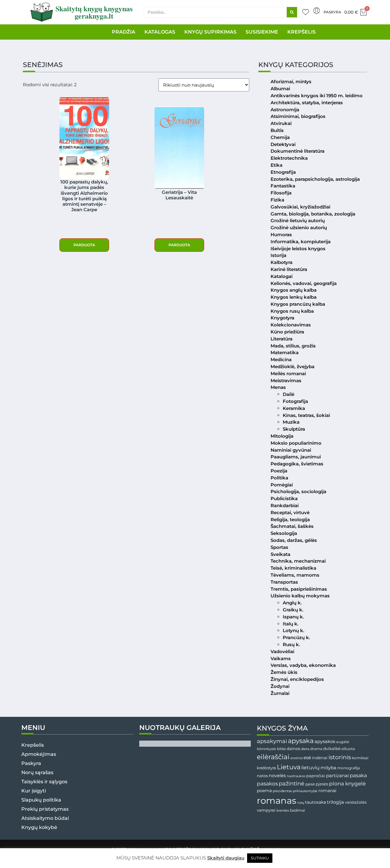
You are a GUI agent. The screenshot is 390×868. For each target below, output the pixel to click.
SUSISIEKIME (262, 32)
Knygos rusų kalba (292, 311)
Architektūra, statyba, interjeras (307, 102)
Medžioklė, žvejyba (292, 366)
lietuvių (310, 767)
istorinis (339, 757)
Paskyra (332, 12)
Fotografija (295, 401)
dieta (305, 749)
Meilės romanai (288, 373)
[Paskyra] (317, 11)
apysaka (301, 741)
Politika (279, 478)
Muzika (291, 422)
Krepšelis (32, 745)
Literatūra (281, 339)
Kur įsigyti (33, 791)
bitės (281, 749)
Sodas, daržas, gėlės (294, 540)
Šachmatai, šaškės (292, 526)
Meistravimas (286, 380)
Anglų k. (292, 603)
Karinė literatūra (289, 269)
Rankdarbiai (285, 505)
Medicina (281, 359)
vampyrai (266, 810)
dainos (293, 748)
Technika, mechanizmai (298, 561)
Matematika (285, 352)
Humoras (281, 234)
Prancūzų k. (296, 637)
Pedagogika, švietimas (297, 464)
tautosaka (315, 802)
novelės (277, 775)
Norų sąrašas (37, 772)
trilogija (335, 802)
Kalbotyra (281, 262)
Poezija (279, 471)
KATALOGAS (159, 32)
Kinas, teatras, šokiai (306, 415)
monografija (348, 768)
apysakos (324, 741)
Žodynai (280, 686)
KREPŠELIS (301, 32)
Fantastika (283, 186)
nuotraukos (296, 776)
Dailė (288, 394)
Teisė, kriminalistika (293, 568)
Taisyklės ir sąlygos (44, 781)
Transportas (284, 582)
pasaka (358, 775)
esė (307, 757)
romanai (327, 790)
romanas (276, 800)
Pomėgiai (282, 485)
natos (262, 775)
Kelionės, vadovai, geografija (304, 283)
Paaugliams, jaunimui (296, 457)
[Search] (292, 12)
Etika (276, 165)
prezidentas (282, 791)
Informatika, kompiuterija (301, 241)
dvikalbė (332, 748)
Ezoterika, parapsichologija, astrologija (315, 179)
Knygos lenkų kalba (294, 297)
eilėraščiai (273, 757)
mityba (328, 767)
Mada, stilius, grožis (293, 346)
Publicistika (284, 498)
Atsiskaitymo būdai (45, 818)
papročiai (315, 775)
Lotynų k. (293, 630)
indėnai (320, 757)
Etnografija (283, 172)
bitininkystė (266, 749)
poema (264, 790)
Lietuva (288, 767)
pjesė (310, 784)
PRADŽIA (123, 32)
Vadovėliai (282, 651)
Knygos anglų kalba (294, 290)
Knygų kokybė (39, 827)
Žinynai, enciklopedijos (297, 679)
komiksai (360, 758)
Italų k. (291, 624)
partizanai (337, 775)
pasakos (267, 784)
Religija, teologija (290, 519)
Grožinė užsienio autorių (299, 227)
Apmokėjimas (38, 754)
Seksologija (284, 533)
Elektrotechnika (289, 158)
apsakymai (272, 741)
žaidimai (297, 810)
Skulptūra (294, 429)
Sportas (279, 547)
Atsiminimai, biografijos (298, 116)
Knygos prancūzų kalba (298, 304)
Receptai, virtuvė (290, 512)
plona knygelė (347, 784)
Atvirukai (281, 123)
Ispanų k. (293, 617)
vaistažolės (356, 802)
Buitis (277, 130)
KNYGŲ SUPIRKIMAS (210, 32)
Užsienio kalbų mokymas (300, 596)
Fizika (277, 200)
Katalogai (281, 276)
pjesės (322, 784)
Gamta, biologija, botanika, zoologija (313, 214)
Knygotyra (282, 318)
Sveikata (280, 554)
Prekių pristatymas (45, 809)
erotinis (296, 758)
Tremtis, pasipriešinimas (299, 589)
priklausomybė (305, 791)
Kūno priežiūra (287, 332)
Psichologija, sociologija (298, 491)
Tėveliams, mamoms (295, 575)
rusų (300, 803)
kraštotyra (266, 768)
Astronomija (285, 109)
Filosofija (281, 193)
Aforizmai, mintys (291, 81)
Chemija (280, 137)
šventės (282, 811)
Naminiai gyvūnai (291, 450)
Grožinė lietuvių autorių (298, 220)
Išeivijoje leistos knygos (298, 248)
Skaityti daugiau (225, 858)
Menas (278, 387)
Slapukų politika (41, 800)
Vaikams (281, 658)
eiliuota (348, 749)
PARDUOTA (84, 245)
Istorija (278, 255)
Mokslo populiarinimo (296, 443)
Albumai (280, 88)
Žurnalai (280, 693)
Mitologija (282, 436)
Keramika (294, 408)
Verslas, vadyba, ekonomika (303, 665)
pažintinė (291, 783)
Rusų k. (291, 644)
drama (316, 748)
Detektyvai (283, 144)
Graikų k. (293, 610)
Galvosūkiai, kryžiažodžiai (300, 207)
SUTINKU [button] (260, 858)
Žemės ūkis (284, 672)
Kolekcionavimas (291, 325)
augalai (342, 741)
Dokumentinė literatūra (297, 151)
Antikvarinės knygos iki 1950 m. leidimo (317, 95)
